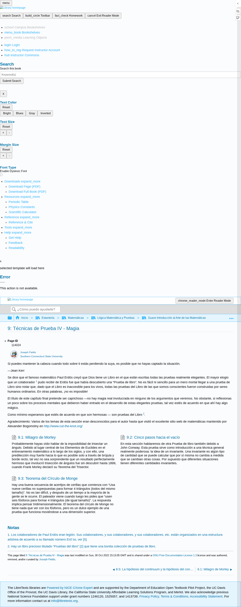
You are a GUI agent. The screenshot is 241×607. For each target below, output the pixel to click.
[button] (16, 243)
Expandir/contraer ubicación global (231, 316)
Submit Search (11, 80)
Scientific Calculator (23, 212)
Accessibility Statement (206, 596)
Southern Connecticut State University (41, 356)
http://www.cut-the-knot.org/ (63, 426)
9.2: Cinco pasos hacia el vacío (153, 437)
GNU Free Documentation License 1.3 (175, 555)
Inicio (25, 317)
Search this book (10, 68)
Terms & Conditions (174, 596)
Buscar (13, 310)
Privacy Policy (149, 596)
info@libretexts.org (64, 601)
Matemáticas (76, 317)
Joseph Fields (28, 352)
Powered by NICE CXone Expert (70, 588)
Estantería (48, 317)
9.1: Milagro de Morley (37, 437)
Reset (6, 107)
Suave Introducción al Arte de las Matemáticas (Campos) (183, 317)
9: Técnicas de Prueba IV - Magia (45, 555)
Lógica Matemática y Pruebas (116, 317)
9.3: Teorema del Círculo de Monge (48, 478)
